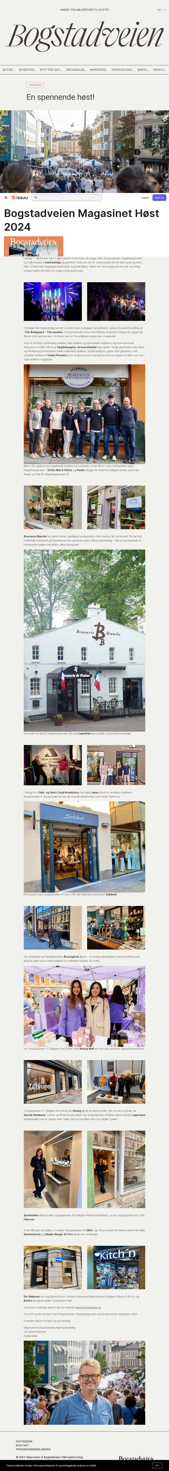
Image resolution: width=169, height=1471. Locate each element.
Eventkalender (123, 69)
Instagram (24, 1441)
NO (159, 10)
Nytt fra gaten (51, 69)
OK (157, 1465)
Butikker (9, 69)
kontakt (22, 1445)
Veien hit (159, 69)
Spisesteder (28, 69)
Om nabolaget (77, 69)
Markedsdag (99, 69)
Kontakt (143, 69)
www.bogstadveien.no (88, 1307)
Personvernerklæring (33, 1449)
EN (164, 10)
